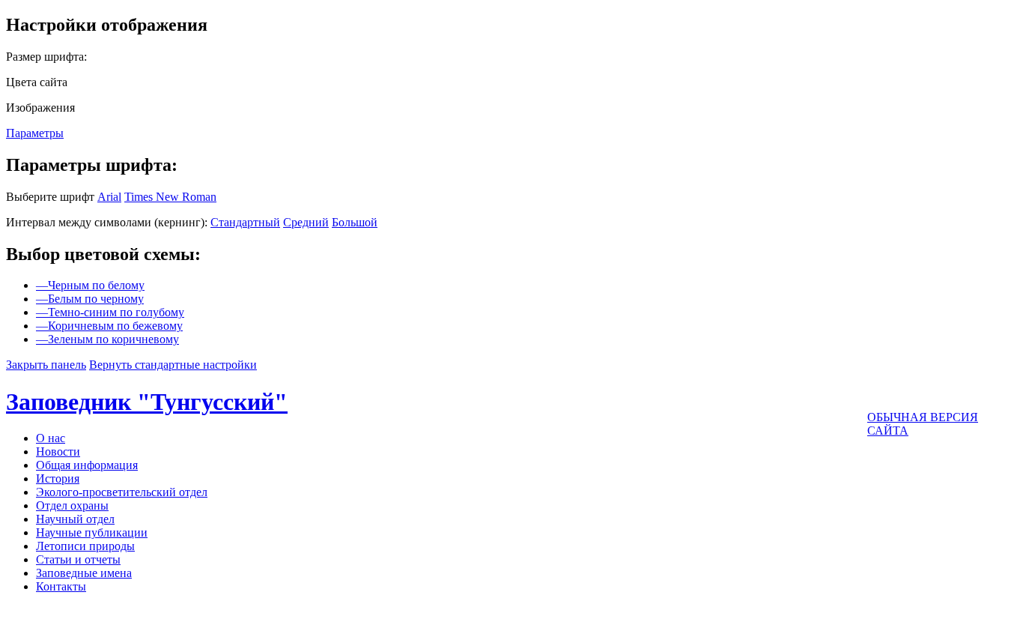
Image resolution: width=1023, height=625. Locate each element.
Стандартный (245, 222)
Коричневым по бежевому (109, 325)
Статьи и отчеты (78, 559)
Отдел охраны (72, 505)
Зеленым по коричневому (107, 339)
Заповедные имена (84, 573)
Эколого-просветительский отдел (121, 492)
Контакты (61, 586)
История (57, 478)
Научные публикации (92, 532)
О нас (50, 438)
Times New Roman (170, 196)
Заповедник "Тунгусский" (147, 401)
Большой (354, 222)
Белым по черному (90, 298)
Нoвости (58, 451)
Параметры (35, 133)
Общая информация (87, 465)
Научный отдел (75, 519)
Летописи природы (85, 546)
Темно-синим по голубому (110, 312)
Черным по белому (90, 285)
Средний (306, 222)
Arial (109, 196)
